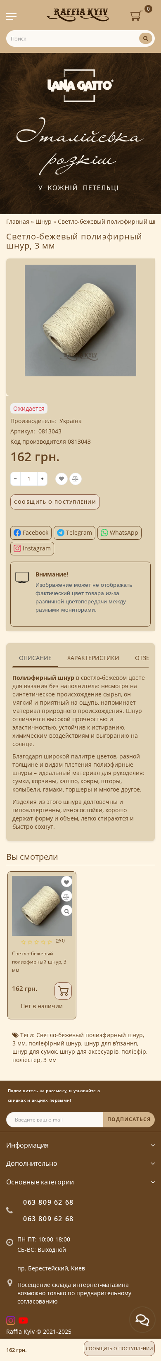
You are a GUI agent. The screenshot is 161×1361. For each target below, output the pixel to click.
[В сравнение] (66, 896)
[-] (15, 479)
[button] (143, 939)
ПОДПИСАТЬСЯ (129, 1119)
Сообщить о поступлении (119, 1348)
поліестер (26, 1060)
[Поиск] (145, 38)
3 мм (19, 1043)
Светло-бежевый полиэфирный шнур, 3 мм (39, 962)
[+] (42, 479)
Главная (17, 221)
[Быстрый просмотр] (66, 911)
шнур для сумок (34, 1051)
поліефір (133, 1051)
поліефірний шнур (54, 1043)
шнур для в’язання (110, 1043)
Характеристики (93, 658)
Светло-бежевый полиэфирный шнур (89, 1035)
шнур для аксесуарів (89, 1051)
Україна (70, 421)
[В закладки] (66, 882)
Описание (35, 658)
